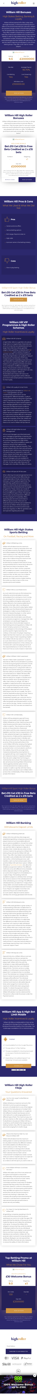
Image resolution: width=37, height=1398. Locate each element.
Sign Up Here (7, 1376)
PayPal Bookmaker (16, 865)
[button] (13, 1070)
